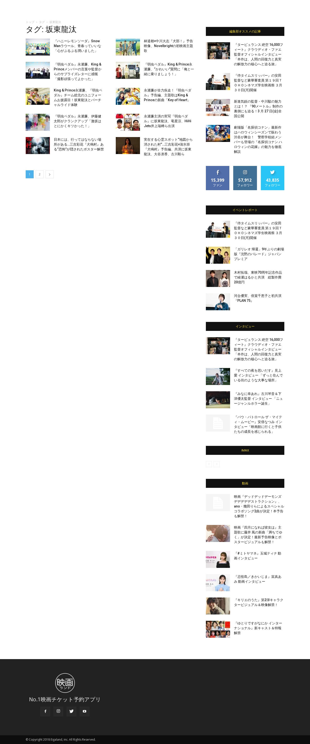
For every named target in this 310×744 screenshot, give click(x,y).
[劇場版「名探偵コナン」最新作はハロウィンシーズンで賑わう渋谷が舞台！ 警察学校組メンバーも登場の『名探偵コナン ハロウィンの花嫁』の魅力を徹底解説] (218, 133)
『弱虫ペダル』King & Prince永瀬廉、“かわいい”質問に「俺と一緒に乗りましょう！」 (169, 69)
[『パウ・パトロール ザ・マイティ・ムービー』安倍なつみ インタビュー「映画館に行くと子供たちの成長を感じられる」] (218, 423)
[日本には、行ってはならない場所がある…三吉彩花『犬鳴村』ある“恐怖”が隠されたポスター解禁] (38, 145)
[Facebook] (45, 711)
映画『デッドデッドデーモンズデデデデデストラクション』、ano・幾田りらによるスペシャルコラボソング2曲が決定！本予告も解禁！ (259, 506)
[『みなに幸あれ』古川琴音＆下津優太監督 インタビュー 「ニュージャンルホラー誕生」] (218, 399)
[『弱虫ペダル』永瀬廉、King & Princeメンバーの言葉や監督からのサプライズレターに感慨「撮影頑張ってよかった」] (38, 70)
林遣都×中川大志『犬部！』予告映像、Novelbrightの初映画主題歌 (168, 46)
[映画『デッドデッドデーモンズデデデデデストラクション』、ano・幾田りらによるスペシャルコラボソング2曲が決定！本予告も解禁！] (218, 502)
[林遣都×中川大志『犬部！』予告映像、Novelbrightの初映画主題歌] (128, 47)
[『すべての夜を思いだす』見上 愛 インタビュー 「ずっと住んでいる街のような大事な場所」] (218, 376)
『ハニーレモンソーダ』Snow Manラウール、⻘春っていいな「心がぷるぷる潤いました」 (77, 46)
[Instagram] (58, 711)
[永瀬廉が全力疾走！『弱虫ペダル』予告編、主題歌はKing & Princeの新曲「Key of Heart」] (128, 96)
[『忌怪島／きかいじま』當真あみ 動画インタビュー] (218, 582)
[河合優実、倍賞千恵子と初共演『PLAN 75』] (218, 301)
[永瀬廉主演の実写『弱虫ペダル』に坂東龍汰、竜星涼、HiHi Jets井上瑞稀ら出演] (128, 122)
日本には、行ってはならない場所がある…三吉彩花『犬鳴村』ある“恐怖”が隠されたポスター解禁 (79, 144)
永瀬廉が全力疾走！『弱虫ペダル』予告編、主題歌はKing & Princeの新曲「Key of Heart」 (167, 95)
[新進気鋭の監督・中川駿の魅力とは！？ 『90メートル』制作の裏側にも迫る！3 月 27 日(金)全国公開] (218, 107)
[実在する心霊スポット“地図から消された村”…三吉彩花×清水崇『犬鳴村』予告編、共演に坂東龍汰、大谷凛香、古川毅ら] (128, 145)
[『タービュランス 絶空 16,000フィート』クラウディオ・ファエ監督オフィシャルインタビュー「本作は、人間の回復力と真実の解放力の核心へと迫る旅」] (218, 50)
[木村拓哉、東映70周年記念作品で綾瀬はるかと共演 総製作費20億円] (218, 278)
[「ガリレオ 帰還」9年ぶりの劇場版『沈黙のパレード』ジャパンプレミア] (218, 255)
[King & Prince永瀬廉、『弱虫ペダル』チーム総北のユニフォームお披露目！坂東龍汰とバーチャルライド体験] (38, 96)
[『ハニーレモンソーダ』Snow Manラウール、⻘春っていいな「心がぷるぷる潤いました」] (38, 47)
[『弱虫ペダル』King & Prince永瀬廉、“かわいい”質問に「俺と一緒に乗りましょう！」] (128, 70)
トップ (30, 22)
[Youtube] (84, 711)
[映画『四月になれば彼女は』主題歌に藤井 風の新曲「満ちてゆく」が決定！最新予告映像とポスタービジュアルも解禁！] (218, 533)
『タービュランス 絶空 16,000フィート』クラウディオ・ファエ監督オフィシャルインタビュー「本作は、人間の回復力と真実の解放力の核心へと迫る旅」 (258, 54)
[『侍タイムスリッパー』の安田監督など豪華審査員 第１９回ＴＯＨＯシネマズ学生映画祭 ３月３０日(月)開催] (218, 81)
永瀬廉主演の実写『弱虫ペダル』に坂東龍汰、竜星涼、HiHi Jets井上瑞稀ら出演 (167, 121)
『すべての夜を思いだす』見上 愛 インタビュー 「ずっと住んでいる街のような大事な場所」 (258, 375)
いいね (218, 168)
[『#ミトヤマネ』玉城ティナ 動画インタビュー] (218, 559)
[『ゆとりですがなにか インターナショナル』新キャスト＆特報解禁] (218, 629)
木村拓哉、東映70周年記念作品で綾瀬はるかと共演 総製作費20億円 (258, 277)
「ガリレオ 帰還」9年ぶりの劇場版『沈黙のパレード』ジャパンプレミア (259, 254)
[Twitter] (71, 711)
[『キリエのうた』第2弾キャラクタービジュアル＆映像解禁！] (218, 605)
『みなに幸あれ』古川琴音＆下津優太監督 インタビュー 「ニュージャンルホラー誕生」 (258, 398)
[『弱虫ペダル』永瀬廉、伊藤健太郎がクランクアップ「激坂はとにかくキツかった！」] (38, 122)
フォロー (245, 168)
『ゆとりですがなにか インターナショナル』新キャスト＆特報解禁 (258, 628)
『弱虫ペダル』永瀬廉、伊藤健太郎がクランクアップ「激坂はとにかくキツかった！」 (77, 121)
